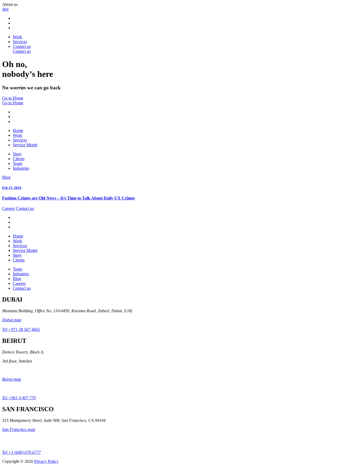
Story (17, 154)
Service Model (25, 145)
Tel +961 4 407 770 (19, 398)
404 (5, 9)
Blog (6, 177)
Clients (19, 158)
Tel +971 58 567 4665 (21, 329)
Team (17, 163)
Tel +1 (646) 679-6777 (21, 452)
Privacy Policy (46, 461)
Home (18, 130)
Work (17, 37)
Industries (21, 168)
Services (20, 41)
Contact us (25, 208)
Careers (8, 208)
